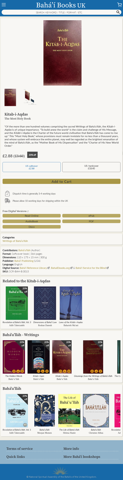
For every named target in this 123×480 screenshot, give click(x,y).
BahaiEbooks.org (60, 268)
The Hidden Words (13, 376)
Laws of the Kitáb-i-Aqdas (71, 322)
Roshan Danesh (45, 325)
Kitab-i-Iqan (38, 376)
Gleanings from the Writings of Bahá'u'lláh (93, 376)
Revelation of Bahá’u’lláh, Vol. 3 (17, 322)
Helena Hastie (69, 433)
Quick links (15, 456)
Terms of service (19, 448)
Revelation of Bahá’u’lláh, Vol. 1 (17, 429)
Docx (32, 227)
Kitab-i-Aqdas (62, 376)
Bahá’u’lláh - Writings (21, 334)
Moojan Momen (44, 433)
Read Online (31, 215)
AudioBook (31, 221)
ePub (91, 215)
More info (71, 448)
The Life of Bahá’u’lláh (69, 429)
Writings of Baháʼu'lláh (15, 241)
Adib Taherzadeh (17, 325)
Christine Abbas (96, 433)
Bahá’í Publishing (23, 261)
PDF (91, 221)
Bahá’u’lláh (24, 250)
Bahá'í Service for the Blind (91, 268)
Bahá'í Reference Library (33, 268)
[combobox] (61, 12)
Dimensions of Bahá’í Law (45, 322)
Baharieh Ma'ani (71, 325)
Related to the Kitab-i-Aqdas (26, 281)
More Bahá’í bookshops (81, 456)
